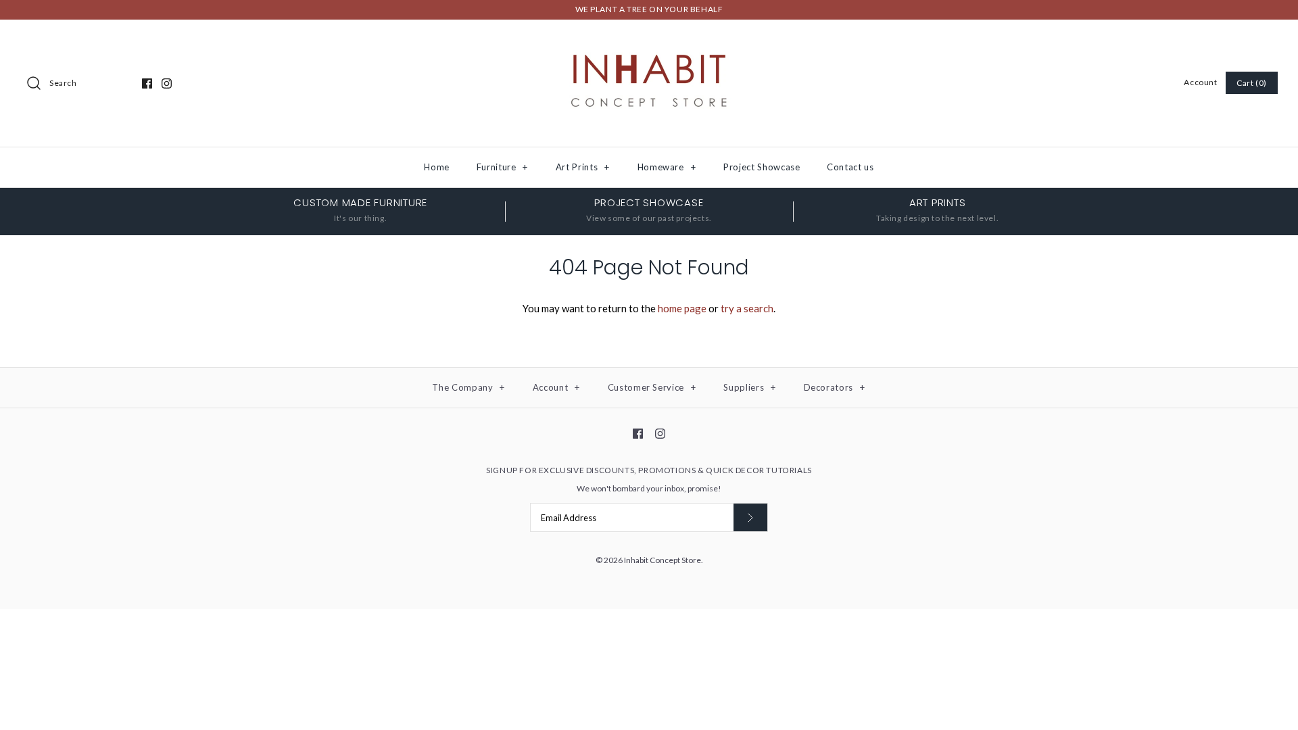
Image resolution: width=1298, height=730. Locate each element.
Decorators (834, 387)
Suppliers (749, 387)
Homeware (667, 167)
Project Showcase (761, 167)
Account (1200, 82)
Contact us (850, 167)
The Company (468, 387)
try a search (747, 308)
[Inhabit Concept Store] (649, 41)
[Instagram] (167, 83)
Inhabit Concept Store (662, 560)
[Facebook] (147, 83)
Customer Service (652, 387)
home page (682, 308)
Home (437, 167)
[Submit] (750, 517)
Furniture (502, 167)
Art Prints (583, 167)
